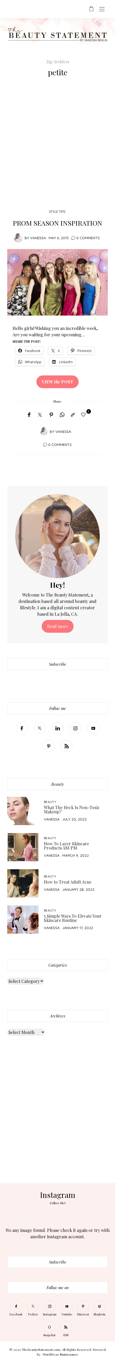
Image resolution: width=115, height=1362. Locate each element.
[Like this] (84, 414)
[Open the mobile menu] (102, 9)
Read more (57, 626)
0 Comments (88, 237)
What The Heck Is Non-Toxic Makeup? (72, 809)
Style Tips (57, 212)
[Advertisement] (57, 144)
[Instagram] (76, 728)
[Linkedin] (58, 728)
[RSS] (66, 746)
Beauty (50, 802)
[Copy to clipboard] (72, 414)
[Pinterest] (51, 414)
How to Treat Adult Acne (67, 882)
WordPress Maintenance (60, 1354)
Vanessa (38, 237)
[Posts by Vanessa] (18, 237)
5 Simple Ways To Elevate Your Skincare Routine (73, 918)
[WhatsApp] (62, 414)
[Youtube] (93, 728)
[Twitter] (40, 415)
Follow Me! (58, 1203)
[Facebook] (29, 414)
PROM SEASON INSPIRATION (57, 222)
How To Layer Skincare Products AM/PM (66, 846)
